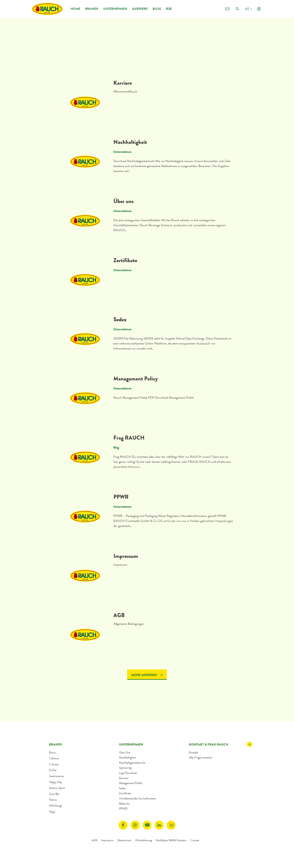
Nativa (53, 799)
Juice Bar (54, 794)
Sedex (120, 319)
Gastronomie (56, 776)
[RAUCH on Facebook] (123, 825)
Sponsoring (125, 767)
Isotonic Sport (57, 788)
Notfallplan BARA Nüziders (171, 840)
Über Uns (124, 752)
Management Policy (135, 379)
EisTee (53, 770)
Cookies (194, 840)
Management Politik (130, 783)
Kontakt (193, 752)
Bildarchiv (124, 803)
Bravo (52, 752)
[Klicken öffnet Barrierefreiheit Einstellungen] (259, 9)
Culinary (54, 764)
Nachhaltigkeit (130, 142)
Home (75, 8)
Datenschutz (124, 840)
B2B (169, 8)
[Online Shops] (171, 825)
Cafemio (54, 758)
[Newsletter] (227, 9)
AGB (119, 615)
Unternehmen (115, 8)
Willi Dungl (55, 805)
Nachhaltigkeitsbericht (132, 762)
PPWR (121, 497)
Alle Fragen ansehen (200, 757)
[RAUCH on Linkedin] (159, 825)
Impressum (125, 556)
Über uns (123, 201)
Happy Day (55, 782)
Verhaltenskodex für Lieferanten (137, 798)
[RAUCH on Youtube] (147, 825)
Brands (91, 8)
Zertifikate (125, 260)
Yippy (52, 811)
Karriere (140, 8)
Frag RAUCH (129, 438)
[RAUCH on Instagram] (135, 825)
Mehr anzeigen (144, 675)
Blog (157, 8)
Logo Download (128, 773)
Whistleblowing (143, 840)
